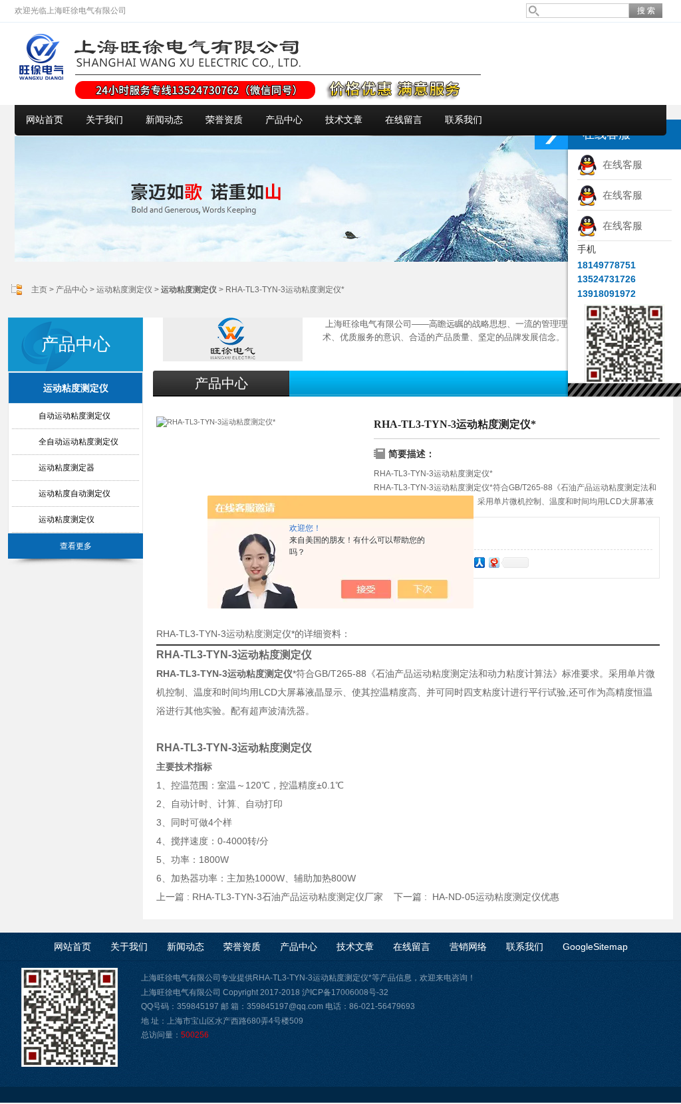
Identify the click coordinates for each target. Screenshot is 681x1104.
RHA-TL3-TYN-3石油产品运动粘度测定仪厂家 (287, 896)
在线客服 (619, 164)
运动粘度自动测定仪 (74, 493)
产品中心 (284, 120)
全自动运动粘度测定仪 (78, 441)
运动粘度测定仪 (124, 289)
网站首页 (44, 120)
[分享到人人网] (479, 562)
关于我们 (104, 120)
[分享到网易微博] (493, 562)
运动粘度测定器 (66, 467)
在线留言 (403, 120)
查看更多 (76, 546)
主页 (39, 289)
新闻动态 (164, 120)
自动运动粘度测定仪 (74, 415)
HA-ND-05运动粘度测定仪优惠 (495, 896)
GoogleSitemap (595, 946)
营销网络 (468, 946)
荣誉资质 (224, 120)
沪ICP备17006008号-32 (345, 992)
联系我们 (463, 120)
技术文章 (343, 120)
